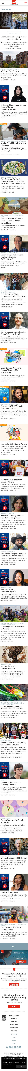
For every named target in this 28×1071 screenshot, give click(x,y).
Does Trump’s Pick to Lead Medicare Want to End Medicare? (12, 257)
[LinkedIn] (18, 1047)
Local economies (4, 215)
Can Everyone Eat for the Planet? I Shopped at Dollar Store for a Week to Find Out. (13, 181)
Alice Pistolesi (4, 757)
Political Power (14, 1024)
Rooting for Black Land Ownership (8, 667)
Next (14, 946)
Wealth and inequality (6, 103)
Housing (17, 69)
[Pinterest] (15, 1047)
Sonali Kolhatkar (4, 343)
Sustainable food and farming (16, 215)
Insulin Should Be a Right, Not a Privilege (13, 144)
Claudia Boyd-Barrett (10, 48)
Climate (14, 177)
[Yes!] (14, 2)
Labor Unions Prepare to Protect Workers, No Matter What (11, 370)
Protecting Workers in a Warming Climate (11, 783)
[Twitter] (10, 1047)
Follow (14, 1043)
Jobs (5, 330)
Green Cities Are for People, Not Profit (12, 821)
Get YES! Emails (14, 1034)
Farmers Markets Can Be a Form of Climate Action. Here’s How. (12, 220)
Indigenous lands (5, 623)
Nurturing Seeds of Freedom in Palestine (13, 627)
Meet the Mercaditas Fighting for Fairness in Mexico (13, 743)
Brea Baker (3, 679)
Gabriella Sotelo (4, 229)
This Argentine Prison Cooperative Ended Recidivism (14, 295)
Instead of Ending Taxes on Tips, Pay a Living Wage (12, 516)
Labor (2, 330)
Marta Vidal (3, 641)
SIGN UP (21, 962)
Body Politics (14, 1021)
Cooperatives (4, 292)
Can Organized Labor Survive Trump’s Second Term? (13, 333)
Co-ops (12, 69)
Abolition (3, 291)
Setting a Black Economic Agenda (8, 590)
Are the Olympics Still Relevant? (14, 858)
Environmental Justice (14, 1015)
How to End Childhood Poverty (14, 444)
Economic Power (14, 1027)
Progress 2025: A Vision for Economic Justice (12, 407)
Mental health (11, 292)
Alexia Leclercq (4, 833)
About (14, 1037)
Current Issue (14, 1030)
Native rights (4, 702)
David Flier (3, 307)
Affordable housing (14, 33)
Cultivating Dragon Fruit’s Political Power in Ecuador (12, 707)
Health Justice (10, 141)
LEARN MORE (14, 985)
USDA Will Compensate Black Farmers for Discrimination (13, 554)
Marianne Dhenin (4, 381)
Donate (14, 1006)
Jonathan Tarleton (5, 80)
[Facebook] (7, 1047)
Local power (21, 623)
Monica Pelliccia (10, 757)
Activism (20, 924)
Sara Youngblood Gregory (6, 154)
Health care (3, 141)
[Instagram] (12, 1047)
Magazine (14, 1040)
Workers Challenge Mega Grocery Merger (11, 481)
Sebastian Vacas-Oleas (5, 717)
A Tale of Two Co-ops (10, 71)
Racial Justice (14, 1018)
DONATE (25, 2)
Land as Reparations (9, 892)
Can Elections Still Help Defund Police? (11, 928)
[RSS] (20, 1047)
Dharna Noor (3, 192)
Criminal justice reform (16, 291)
